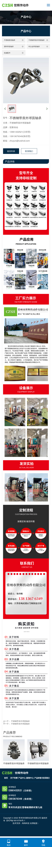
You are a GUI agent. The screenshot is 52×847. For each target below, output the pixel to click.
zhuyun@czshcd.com (19, 140)
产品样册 (38, 777)
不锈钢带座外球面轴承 (20, 122)
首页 (6, 777)
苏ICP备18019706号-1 (15, 820)
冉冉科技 (25, 823)
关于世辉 (14, 777)
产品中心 (22, 777)
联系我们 (29, 151)
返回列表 (11, 151)
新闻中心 (30, 777)
